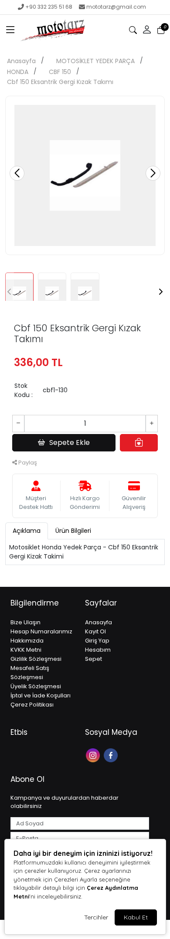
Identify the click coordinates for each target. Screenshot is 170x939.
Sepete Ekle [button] (69, 443)
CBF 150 (60, 72)
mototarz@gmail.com (116, 6)
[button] (10, 30)
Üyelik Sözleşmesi (35, 686)
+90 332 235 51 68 (48, 6)
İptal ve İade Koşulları (40, 695)
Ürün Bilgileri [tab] (73, 530)
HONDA (17, 72)
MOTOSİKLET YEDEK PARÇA (95, 61)
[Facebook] (112, 754)
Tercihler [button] (96, 917)
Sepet (93, 659)
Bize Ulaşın (25, 622)
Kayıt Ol (95, 631)
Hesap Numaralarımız (41, 631)
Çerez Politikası (32, 704)
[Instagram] (94, 754)
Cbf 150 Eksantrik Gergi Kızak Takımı (60, 82)
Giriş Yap (97, 640)
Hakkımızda (27, 640)
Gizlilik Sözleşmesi (35, 659)
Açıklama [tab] (27, 530)
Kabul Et (136, 917)
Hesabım (98, 650)
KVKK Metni (25, 650)
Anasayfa (21, 61)
